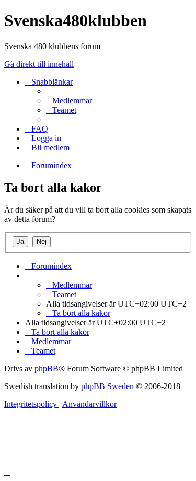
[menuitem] (69, 100)
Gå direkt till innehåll (39, 64)
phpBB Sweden (107, 386)
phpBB (46, 368)
